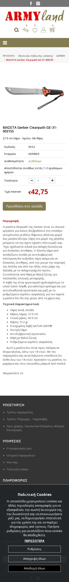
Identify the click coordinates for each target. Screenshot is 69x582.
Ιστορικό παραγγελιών (21, 455)
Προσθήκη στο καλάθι (24, 206)
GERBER (60, 55)
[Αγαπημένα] (34, 29)
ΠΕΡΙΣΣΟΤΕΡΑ (34, 541)
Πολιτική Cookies (17, 469)
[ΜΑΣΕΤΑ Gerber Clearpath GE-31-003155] (34, 92)
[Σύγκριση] (26, 29)
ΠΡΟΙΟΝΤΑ (9, 55)
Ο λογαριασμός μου (19, 448)
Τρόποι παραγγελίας (19, 412)
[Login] (43, 29)
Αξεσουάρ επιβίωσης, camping (35, 55)
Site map (11, 462)
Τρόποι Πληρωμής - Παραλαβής (26, 419)
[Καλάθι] (52, 29)
